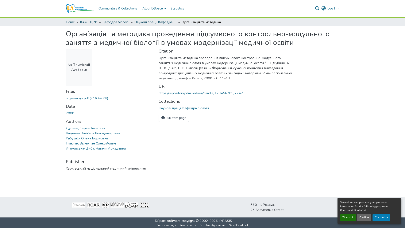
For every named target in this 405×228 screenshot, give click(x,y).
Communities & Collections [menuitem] (118, 8)
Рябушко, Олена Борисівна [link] (87, 138)
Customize (381, 217)
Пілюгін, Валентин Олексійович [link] (91, 143)
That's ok (348, 217)
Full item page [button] (175, 118)
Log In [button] (332, 8)
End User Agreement (212, 225)
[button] (80, 8)
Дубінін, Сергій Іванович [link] (85, 128)
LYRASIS (225, 221)
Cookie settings (166, 225)
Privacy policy (188, 225)
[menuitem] (154, 8)
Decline (364, 217)
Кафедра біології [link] (116, 22)
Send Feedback (238, 225)
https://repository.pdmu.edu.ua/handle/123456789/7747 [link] (201, 93)
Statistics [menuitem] (177, 8)
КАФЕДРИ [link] (88, 22)
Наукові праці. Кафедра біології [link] (155, 22)
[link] (110, 98)
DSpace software (168, 221)
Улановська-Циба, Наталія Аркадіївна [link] (96, 148)
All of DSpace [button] (152, 8)
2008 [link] (70, 113)
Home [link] (70, 22)
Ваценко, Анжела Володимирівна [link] (93, 133)
